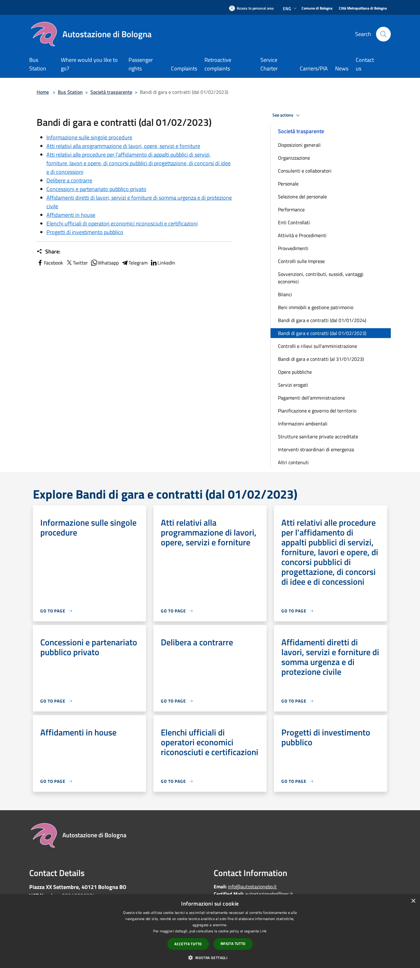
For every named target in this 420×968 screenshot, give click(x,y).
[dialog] (210, 931)
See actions (283, 115)
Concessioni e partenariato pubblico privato (96, 189)
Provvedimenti (293, 248)
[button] (210, 957)
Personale (288, 183)
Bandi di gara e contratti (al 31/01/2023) (321, 359)
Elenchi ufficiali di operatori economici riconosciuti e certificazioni (122, 223)
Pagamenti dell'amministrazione (311, 397)
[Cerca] (383, 34)
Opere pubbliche (295, 372)
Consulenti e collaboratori (304, 170)
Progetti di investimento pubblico (84, 232)
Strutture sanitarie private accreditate (318, 436)
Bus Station (70, 92)
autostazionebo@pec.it (269, 894)
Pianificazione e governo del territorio (317, 410)
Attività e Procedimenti (302, 235)
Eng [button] (287, 8)
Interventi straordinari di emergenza (316, 449)
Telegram (138, 262)
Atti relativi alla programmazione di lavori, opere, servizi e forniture (123, 146)
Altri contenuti (293, 462)
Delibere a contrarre (69, 180)
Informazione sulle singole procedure (89, 137)
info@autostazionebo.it (252, 886)
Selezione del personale (302, 196)
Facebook (53, 262)
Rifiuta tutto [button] (233, 943)
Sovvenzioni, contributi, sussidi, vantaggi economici (320, 277)
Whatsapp (108, 262)
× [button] (413, 901)
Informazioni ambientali (302, 423)
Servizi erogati (293, 384)
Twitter (80, 262)
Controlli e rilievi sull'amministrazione (317, 346)
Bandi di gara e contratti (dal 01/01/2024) (322, 320)
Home (43, 92)
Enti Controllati (294, 222)
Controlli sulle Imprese (301, 261)
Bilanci (285, 294)
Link (263, 931)
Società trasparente (111, 92)
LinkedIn (166, 262)
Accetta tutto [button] (188, 944)
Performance (291, 209)
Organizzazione (294, 157)
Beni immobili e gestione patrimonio (315, 307)
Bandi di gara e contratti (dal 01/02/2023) (322, 333)
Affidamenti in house (70, 215)
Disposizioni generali (299, 145)
